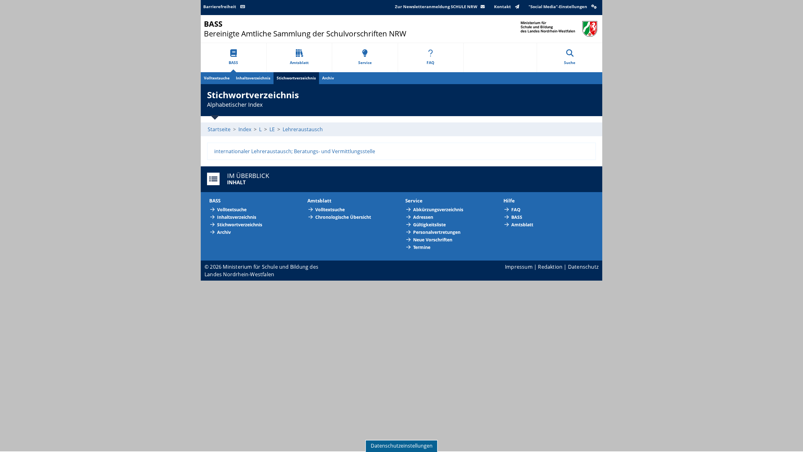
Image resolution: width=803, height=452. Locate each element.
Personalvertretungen (436, 232)
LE (272, 129)
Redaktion (550, 266)
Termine (421, 247)
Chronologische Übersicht (343, 217)
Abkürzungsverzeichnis (438, 210)
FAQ (430, 62)
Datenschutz (583, 266)
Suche (569, 62)
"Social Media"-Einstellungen (558, 6)
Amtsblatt (299, 62)
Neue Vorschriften (432, 240)
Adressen (423, 217)
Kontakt (503, 6)
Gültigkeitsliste (429, 225)
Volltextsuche (217, 78)
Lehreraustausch (303, 129)
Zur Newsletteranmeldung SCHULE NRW (436, 6)
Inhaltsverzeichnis (253, 78)
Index (244, 129)
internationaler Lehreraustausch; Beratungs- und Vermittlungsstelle (294, 151)
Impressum (519, 266)
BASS (233, 62)
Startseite (219, 129)
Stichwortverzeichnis (296, 78)
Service (365, 62)
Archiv (328, 78)
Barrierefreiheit (220, 6)
